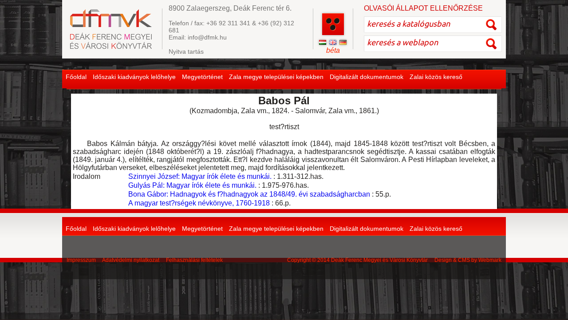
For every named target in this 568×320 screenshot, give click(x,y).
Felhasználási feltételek (194, 260)
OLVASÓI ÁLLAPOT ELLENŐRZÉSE (423, 8)
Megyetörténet (202, 76)
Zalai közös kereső (436, 76)
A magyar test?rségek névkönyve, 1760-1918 (199, 203)
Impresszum (81, 260)
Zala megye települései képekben (276, 76)
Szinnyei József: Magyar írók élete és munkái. (200, 176)
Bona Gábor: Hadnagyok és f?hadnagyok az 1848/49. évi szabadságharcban (249, 194)
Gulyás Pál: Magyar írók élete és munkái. (192, 185)
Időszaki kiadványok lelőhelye (134, 76)
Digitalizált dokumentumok (366, 76)
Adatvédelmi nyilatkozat (130, 260)
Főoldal (76, 76)
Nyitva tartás (186, 51)
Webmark (489, 260)
